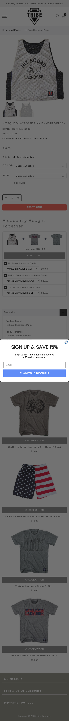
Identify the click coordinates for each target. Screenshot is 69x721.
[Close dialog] (66, 342)
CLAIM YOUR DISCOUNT (34, 373)
